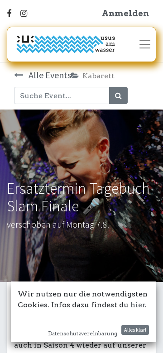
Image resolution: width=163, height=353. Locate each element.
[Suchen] (118, 95)
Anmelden (125, 13)
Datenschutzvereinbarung (82, 333)
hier (137, 305)
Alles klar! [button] (135, 329)
